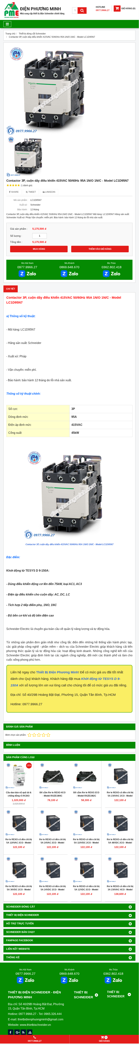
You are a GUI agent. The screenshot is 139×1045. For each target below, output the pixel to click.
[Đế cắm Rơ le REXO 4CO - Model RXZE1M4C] (52, 776)
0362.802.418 (111, 267)
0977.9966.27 (27, 267)
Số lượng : (16, 236)
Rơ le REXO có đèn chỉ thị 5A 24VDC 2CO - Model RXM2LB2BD (52, 889)
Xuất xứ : (23, 205)
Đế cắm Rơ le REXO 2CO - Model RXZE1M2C (86, 794)
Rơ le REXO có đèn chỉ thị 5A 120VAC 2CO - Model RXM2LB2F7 (18, 842)
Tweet (32, 192)
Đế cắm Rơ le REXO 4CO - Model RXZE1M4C (52, 794)
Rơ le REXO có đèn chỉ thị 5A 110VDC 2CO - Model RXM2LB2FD (86, 842)
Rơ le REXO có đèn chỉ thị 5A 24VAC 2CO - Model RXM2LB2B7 (52, 842)
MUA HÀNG (39, 249)
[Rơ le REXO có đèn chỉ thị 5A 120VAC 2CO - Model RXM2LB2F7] (18, 823)
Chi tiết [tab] (10, 289)
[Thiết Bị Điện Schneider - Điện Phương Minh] (34, 17)
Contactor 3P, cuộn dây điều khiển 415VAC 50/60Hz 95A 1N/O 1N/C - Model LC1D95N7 (69, 544)
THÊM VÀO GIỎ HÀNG (100, 249)
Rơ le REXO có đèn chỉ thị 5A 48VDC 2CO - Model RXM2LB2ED (120, 842)
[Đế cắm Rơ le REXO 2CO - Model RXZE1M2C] (86, 776)
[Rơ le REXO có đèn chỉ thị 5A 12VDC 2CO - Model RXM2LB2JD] (86, 869)
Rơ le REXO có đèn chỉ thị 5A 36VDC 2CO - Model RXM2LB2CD (18, 889)
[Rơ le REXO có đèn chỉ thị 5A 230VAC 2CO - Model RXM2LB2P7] (120, 776)
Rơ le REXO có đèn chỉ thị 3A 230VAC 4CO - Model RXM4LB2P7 (120, 889)
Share (14, 192)
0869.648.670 (69, 267)
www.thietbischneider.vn (35, 1024)
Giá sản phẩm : (19, 228)
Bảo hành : (22, 209)
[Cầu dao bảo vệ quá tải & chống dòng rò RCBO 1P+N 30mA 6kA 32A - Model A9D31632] (18, 776)
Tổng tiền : (16, 242)
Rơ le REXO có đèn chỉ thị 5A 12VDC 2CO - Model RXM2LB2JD (86, 889)
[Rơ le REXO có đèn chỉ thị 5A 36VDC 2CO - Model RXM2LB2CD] (18, 869)
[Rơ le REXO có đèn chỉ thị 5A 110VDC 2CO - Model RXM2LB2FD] (86, 823)
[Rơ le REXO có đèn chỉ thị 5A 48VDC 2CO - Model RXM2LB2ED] (120, 823)
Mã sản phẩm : (21, 200)
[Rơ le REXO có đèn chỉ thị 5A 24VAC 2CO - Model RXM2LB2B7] (52, 823)
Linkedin (50, 192)
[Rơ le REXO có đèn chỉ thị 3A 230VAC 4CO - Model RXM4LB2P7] (120, 869)
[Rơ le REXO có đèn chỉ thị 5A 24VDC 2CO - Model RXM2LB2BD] (52, 869)
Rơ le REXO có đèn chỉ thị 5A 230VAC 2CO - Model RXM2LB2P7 (120, 795)
